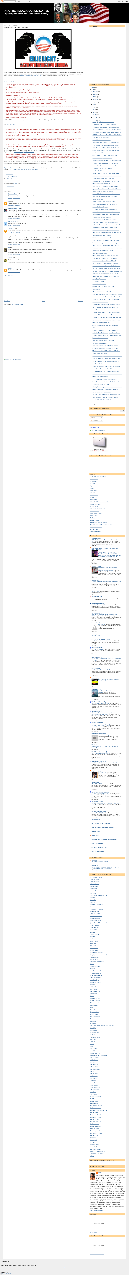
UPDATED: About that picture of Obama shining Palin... (106, 394)
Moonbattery (93, 1023)
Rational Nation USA (95, 1053)
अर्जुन (9, 247)
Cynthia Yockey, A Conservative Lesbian (100, 923)
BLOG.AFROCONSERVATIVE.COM (101, 823)
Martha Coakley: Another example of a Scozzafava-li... (106, 333)
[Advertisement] (17, 288)
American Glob (93, 888)
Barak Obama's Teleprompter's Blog (99, 895)
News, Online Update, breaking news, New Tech (102, 1025)
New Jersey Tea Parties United (97, 508)
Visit (93, 1232)
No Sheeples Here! (94, 1032)
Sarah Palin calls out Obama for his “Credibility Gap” (105, 147)
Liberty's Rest (93, 993)
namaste (10, 257)
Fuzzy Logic (93, 945)
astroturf (9, 185)
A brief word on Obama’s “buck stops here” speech (105, 348)
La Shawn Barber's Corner (99, 811)
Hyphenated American (95, 966)
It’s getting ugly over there (99, 279)
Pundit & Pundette (94, 1051)
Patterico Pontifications (11, 176)
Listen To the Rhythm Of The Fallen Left (101, 753)
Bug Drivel (92, 902)
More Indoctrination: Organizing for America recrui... (105, 127)
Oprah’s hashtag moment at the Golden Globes (103, 604)
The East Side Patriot (95, 1115)
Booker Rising (95, 835)
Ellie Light (13, 185)
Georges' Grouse (94, 950)
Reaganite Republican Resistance (98, 1055)
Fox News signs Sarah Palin (99, 343)
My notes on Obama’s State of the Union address (105, 163)
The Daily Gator (94, 1112)
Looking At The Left (95, 998)
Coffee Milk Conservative (96, 904)
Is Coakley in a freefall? (98, 281)
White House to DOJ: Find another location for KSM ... (106, 145)
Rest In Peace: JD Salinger (99, 153)
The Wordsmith (96, 819)
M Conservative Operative (96, 1003)
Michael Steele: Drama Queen (100, 353)
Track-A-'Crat (93, 1137)
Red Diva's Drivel (94, 1060)
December (95, 91)
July (94, 104)
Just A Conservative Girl (96, 975)
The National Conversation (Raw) (100, 751)
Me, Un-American (94, 1012)
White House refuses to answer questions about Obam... (106, 358)
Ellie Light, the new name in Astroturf (16, 27)
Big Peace (92, 483)
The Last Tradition (96, 566)
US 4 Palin (92, 1142)
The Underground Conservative (97, 1131)
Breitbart (92, 488)
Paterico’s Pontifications (9, 81)
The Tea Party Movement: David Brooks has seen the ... (106, 371)
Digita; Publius (96, 831)
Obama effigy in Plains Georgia (100, 376)
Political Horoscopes (97, 199)
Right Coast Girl (94, 1067)
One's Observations (95, 1037)
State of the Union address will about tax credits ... (105, 196)
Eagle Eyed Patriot (94, 927)
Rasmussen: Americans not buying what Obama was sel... (107, 132)
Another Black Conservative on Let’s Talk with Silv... (105, 325)
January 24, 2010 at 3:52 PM (14, 264)
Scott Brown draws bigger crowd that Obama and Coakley (107, 294)
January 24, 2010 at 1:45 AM (14, 232)
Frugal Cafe (93, 943)
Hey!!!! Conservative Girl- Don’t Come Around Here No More (106, 762)
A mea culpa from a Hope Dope (100, 207)
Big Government (94, 479)
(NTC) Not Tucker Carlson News (98, 476)
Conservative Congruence (96, 909)
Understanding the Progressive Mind (100, 703)
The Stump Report (94, 1128)
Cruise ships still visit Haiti (99, 284)
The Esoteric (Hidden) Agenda (105, 735)
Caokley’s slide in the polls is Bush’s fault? (103, 286)
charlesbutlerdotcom (97, 722)
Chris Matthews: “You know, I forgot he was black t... (105, 155)
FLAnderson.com (96, 689)
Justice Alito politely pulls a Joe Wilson (102, 158)
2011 (93, 87)
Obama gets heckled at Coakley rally (101, 291)
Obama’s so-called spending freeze (101, 183)
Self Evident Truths (95, 1089)
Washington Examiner (95, 531)
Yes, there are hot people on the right (101, 235)
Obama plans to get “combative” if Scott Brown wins (105, 276)
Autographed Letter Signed (99, 761)
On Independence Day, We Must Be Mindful (102, 669)
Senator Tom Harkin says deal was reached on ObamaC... (107, 129)
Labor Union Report (94, 980)
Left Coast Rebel (38, 75)
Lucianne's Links (94, 495)
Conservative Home (95, 913)
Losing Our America (95, 1000)
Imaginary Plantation (97, 635)
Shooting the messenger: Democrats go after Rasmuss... (107, 387)
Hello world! (94, 598)
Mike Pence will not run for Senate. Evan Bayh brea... (106, 181)
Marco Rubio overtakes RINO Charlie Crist (103, 178)
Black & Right (95, 580)
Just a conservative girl (14, 208)
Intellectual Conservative (96, 971)
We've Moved (101, 624)
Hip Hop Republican (97, 613)
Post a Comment (8, 275)
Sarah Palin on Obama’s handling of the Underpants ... (106, 369)
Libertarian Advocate (95, 991)
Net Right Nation (94, 506)
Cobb (93, 589)
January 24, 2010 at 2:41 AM (14, 254)
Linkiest (92, 996)
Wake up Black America (98, 851)
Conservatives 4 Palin (95, 918)
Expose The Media (94, 934)
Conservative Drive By (95, 911)
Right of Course (94, 1073)
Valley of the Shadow (95, 1147)
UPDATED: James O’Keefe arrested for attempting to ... (106, 176)
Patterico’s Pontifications (26, 75)
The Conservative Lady (95, 1108)
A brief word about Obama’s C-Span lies (102, 363)
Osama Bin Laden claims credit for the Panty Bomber (106, 212)
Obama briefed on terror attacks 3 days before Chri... (105, 389)
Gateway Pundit (94, 948)
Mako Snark (93, 1009)
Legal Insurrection (94, 989)
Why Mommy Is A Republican (97, 1151)
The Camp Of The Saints (96, 1105)
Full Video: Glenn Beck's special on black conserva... (106, 320)
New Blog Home (96, 641)
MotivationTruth (96, 668)
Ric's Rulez (92, 1062)
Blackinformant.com (97, 657)
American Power (94, 890)
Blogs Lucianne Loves (95, 486)
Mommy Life (93, 1019)
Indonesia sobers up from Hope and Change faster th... (106, 173)
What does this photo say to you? (101, 384)
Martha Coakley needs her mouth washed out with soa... (106, 304)
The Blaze (92, 518)
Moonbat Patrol (93, 1021)
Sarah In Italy (93, 1083)
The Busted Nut (94, 1103)
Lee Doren (92, 984)
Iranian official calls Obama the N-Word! (102, 191)
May (94, 109)
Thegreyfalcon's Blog (97, 801)
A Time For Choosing (95, 879)
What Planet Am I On (95, 1149)
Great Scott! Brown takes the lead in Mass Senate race (106, 315)
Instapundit (92, 968)
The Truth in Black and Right (99, 702)
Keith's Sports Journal (95, 977)
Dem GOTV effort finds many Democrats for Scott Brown (107, 271)
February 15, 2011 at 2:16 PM (14, 272)
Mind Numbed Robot (95, 1016)
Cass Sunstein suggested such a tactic (24, 152)
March (94, 115)
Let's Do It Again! (102, 772)
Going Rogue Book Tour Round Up (98, 955)
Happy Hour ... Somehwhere (97, 961)
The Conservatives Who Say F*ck (98, 1110)
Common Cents (94, 906)
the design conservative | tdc (99, 847)
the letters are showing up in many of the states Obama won (24, 169)
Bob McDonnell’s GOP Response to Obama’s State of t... (107, 160)
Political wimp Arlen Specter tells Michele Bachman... (106, 240)
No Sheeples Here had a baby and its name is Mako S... (106, 225)
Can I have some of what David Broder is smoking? (105, 397)
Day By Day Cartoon (95, 925)
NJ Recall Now (93, 1030)
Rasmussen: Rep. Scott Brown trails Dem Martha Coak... (107, 374)
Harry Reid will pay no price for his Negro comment (105, 345)
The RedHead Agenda (95, 1126)
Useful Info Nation (94, 1144)
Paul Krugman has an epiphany (100, 253)
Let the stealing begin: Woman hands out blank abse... (106, 273)
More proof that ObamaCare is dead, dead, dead (104, 227)
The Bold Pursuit (94, 1099)
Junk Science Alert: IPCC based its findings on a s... (105, 124)
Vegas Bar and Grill (97, 596)
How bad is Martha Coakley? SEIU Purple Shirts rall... (106, 299)
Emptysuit (92, 932)
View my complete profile (96, 1210)
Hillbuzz (92, 964)
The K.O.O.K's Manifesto (96, 1117)
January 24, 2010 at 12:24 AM (14, 205)
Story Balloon (93, 1094)
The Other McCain (94, 1124)
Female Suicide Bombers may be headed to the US (105, 230)
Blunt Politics (93, 900)
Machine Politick (94, 1005)
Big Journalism (93, 481)
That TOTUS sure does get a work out (102, 168)
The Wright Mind (94, 1135)
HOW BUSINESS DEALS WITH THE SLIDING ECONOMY (105, 803)
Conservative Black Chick (98, 603)
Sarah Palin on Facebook (96, 513)
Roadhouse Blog (94, 1076)
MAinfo (91, 1007)
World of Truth (95, 745)
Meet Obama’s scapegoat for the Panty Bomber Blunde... (107, 356)
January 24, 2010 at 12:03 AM (14, 198)
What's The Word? (96, 771)
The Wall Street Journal (96, 527)
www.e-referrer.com (107, 1162)
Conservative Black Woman (99, 733)
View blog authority (94, 427)
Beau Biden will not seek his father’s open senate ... (105, 186)
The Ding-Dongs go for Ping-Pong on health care (104, 379)
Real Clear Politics (94, 511)
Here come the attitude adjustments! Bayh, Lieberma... (106, 266)
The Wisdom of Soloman (96, 1133)
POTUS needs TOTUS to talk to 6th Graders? (104, 201)
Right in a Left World (95, 1069)
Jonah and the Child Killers (98, 812)
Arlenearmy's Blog (97, 711)
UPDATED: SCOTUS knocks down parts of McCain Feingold (107, 248)
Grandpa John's (94, 959)
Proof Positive (93, 1048)
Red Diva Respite (94, 1057)
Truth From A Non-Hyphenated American (103, 827)
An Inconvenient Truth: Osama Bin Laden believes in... (106, 142)
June (94, 107)
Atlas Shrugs (93, 893)
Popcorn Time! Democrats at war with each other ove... (106, 165)
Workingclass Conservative (97, 1153)
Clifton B (100, 1172)
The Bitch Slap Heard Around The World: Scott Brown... (106, 268)
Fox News (92, 492)
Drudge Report (93, 490)
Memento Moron (94, 1014)
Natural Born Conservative (99, 622)
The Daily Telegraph (95, 520)
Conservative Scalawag (96, 916)
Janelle (9, 268)
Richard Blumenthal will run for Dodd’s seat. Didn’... (105, 361)
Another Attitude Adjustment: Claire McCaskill (104, 261)
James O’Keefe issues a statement (101, 140)
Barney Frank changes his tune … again (102, 250)
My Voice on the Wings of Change (101, 639)
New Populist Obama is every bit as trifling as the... (105, 222)
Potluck (92, 1046)
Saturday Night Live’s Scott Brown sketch (103, 122)
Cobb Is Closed (95, 591)
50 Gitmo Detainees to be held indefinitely (103, 237)
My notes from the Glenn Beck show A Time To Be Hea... (107, 317)
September (96, 99)
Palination (92, 1041)
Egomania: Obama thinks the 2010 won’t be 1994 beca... (106, 189)
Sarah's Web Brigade (95, 1087)
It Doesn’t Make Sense (95, 973)
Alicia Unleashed (94, 886)
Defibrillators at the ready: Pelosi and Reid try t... (104, 219)
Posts (93, 417)
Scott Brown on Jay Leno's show (100, 137)
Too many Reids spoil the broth (100, 338)
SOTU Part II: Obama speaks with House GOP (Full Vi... (106, 135)
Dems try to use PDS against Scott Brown (103, 340)
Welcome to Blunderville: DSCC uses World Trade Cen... (106, 312)
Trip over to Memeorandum (10, 168)
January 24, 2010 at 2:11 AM (14, 244)
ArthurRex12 (11, 228)
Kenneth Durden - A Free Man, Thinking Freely (104, 839)
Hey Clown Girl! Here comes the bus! (101, 392)
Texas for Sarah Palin (95, 1096)
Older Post (80, 301)
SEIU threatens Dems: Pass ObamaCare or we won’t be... (107, 232)
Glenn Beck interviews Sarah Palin (101, 322)
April (94, 112)
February (95, 117)
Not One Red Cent (94, 1035)
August (95, 102)
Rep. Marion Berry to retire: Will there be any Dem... (105, 204)
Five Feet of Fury (94, 939)
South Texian (93, 1092)
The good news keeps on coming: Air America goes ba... (106, 243)
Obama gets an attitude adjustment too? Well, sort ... (106, 255)
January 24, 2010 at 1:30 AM (14, 225)
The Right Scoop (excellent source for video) (101, 524)
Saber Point (93, 1080)
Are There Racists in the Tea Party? (100, 793)
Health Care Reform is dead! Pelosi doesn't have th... (106, 245)
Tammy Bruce (93, 515)
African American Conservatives (100, 792)
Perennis (92, 1044)
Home (43, 301)
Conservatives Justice (95, 920)
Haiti (93, 327)
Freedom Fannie (94, 941)
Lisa (9, 201)
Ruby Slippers (93, 1078)
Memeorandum (9, 174)
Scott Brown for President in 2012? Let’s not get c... (105, 258)
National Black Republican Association (99, 502)
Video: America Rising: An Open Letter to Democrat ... (106, 381)
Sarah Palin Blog (94, 1085)
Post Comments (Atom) (17, 304)
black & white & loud (97, 843)
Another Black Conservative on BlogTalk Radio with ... (106, 150)
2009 (93, 404)
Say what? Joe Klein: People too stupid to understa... (106, 194)
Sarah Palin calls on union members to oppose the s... (106, 309)
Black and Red (95, 678)
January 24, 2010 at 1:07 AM (14, 218)
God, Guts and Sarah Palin (96, 952)
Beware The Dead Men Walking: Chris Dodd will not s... (106, 366)
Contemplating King (97, 289)
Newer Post (7, 301)
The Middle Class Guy (95, 1121)
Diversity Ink (95, 865)
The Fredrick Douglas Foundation (98, 522)
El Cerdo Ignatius (94, 929)
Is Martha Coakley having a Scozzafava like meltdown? (106, 335)
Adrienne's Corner (94, 884)
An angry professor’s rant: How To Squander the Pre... (106, 214)
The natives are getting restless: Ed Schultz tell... (105, 209)
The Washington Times (95, 529)
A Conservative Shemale (96, 877)
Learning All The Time (95, 982)
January (95, 120)
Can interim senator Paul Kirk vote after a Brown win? (106, 297)
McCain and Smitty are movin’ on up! (101, 399)
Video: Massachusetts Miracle (100, 302)
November (95, 94)
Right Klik (92, 1071)
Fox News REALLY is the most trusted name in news (106, 171)
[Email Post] (18, 183)
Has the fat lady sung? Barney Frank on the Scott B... (106, 263)
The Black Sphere (96, 538)
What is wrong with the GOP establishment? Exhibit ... (106, 351)
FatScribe (92, 936)
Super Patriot (95, 782)
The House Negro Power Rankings (100, 861)
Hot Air (7, 181)
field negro (94, 860)
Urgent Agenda (93, 1140)
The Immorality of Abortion (98, 649)
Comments (95, 420)
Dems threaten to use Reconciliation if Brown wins (105, 307)
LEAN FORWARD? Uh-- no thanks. (100, 784)
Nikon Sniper (93, 1028)
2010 (93, 89)
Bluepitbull (92, 897)
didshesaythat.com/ (97, 634)
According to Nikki (94, 881)
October (95, 97)
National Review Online (95, 504)
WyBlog (92, 1156)
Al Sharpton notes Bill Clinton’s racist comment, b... (105, 330)
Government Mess (12, 194)
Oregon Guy (93, 1039)
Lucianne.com (93, 497)
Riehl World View (94, 1064)
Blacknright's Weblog (97, 647)
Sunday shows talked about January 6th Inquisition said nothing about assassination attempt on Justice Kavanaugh (108, 569)
